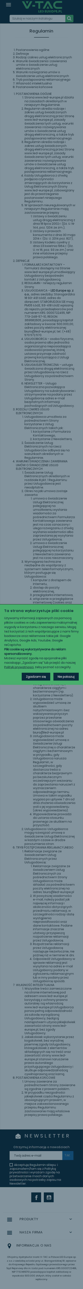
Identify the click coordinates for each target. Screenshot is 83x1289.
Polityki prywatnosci (19, 667)
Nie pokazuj (66, 676)
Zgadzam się (36, 676)
